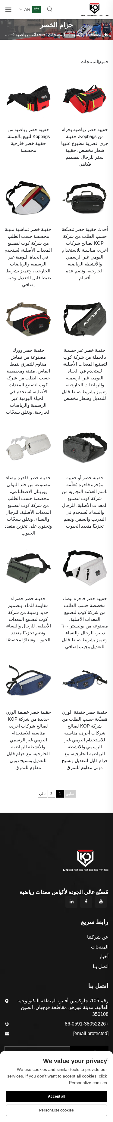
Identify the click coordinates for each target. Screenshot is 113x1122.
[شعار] (94, 9)
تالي (42, 794)
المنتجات (56, 34)
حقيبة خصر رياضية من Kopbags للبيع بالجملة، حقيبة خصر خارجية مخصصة (28, 140)
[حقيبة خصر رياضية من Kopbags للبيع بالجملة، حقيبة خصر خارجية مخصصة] (28, 97)
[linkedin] (71, 902)
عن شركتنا (97, 937)
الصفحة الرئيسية (87, 34)
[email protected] (90, 1033)
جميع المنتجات (94, 61)
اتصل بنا (100, 966)
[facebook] (86, 902)
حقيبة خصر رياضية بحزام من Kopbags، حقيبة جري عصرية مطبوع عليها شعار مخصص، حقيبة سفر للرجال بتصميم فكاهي (84, 147)
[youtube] (101, 902)
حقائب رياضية (28, 34)
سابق (70, 794)
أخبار (103, 956)
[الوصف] (86, 859)
